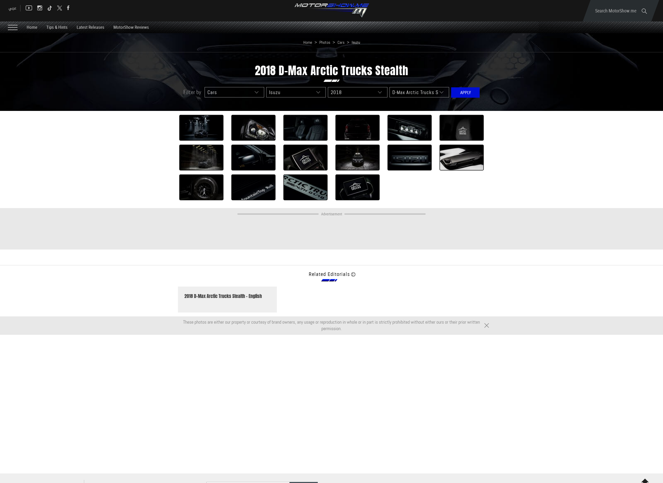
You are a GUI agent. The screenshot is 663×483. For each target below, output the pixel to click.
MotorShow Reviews (131, 27)
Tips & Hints (57, 27)
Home (32, 27)
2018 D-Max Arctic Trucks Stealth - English (223, 296)
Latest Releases (90, 27)
